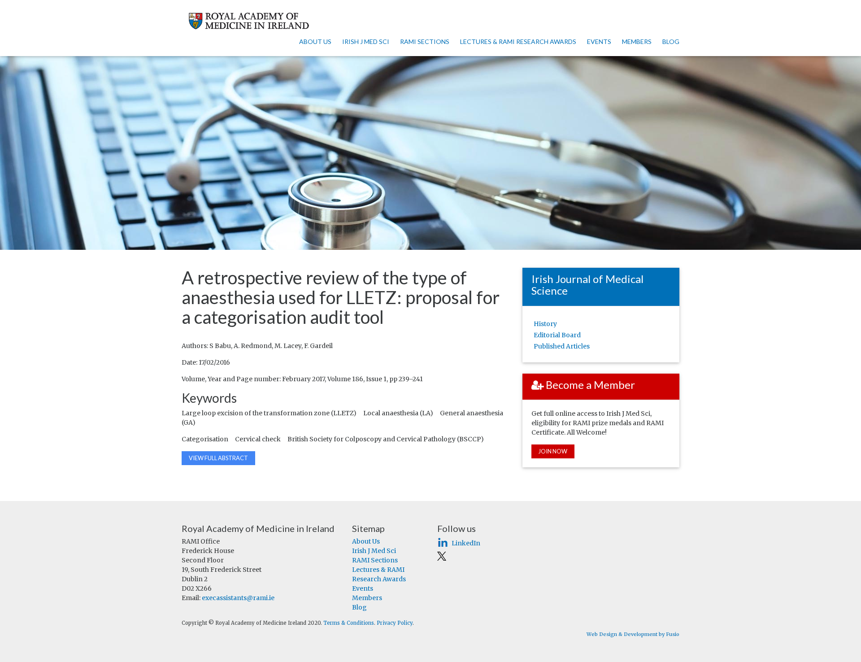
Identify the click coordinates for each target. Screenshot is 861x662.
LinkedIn (466, 543)
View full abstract (218, 458)
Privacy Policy (395, 623)
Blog (670, 41)
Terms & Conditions (348, 623)
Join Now (553, 451)
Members (637, 41)
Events (599, 41)
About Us (315, 41)
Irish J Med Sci (365, 41)
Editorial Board (557, 335)
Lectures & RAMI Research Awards (518, 41)
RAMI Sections (424, 41)
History (545, 324)
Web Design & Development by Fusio (633, 634)
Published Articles (562, 346)
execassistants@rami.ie (238, 598)
